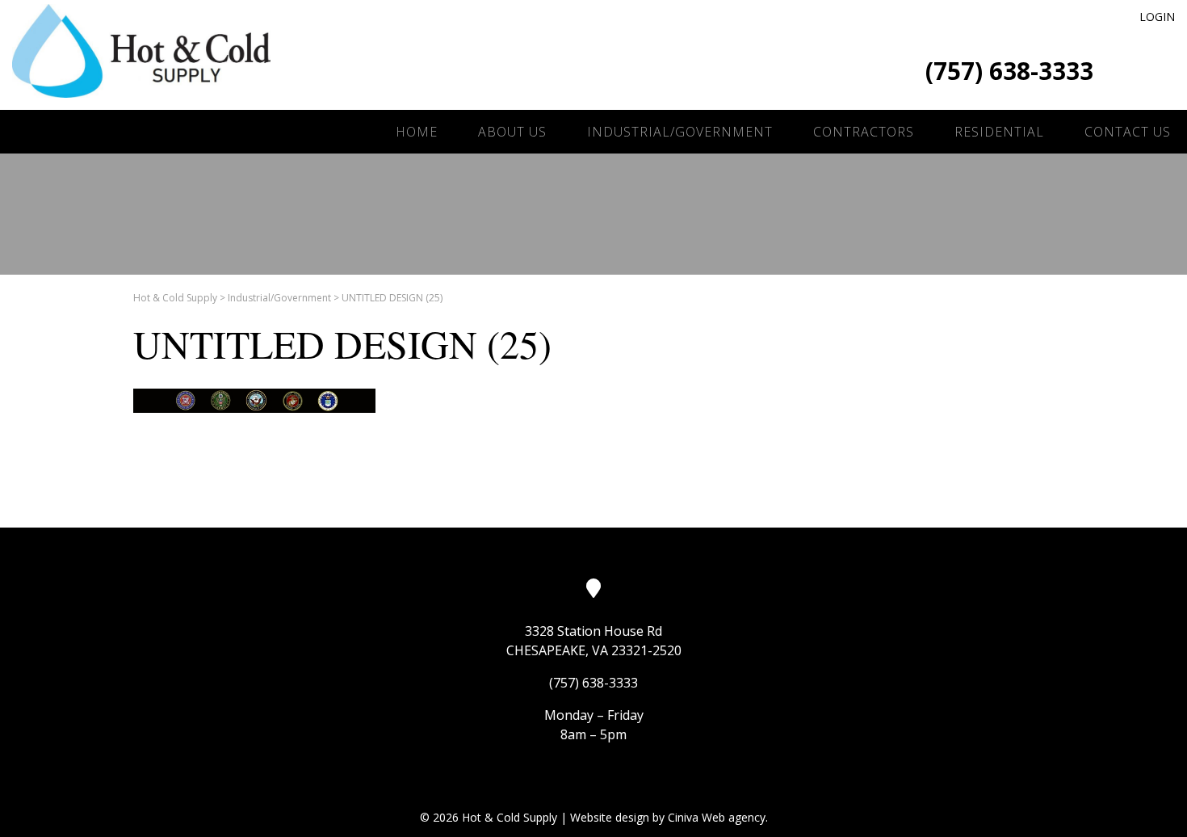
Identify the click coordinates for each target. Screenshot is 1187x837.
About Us (512, 132)
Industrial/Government (680, 132)
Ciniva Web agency (716, 817)
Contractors (863, 132)
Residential (999, 132)
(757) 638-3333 (1009, 70)
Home (417, 132)
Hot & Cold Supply (175, 298)
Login (1157, 16)
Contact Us (1127, 132)
